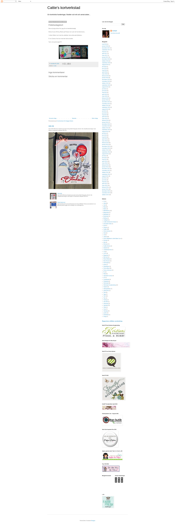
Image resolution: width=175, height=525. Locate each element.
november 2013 (106, 126)
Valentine (105, 305)
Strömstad (105, 283)
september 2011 (106, 174)
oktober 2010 (105, 194)
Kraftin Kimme (106, 246)
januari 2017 (105, 57)
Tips (104, 298)
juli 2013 (104, 133)
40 (104, 201)
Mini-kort (105, 257)
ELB (104, 225)
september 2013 (106, 129)
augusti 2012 (105, 153)
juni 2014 (104, 113)
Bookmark (105, 216)
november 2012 (106, 148)
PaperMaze (106, 266)
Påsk (104, 273)
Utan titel (105, 301)
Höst (104, 233)
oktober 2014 (105, 105)
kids (104, 242)
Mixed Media (106, 259)
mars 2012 (104, 163)
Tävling (105, 299)
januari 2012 (105, 166)
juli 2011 (104, 178)
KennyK (105, 240)
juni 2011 (104, 179)
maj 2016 (104, 70)
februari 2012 (105, 165)
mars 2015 (104, 96)
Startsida (74, 118)
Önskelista (106, 314)
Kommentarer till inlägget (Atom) (65, 121)
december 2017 (106, 48)
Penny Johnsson (107, 270)
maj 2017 (104, 51)
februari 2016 (105, 75)
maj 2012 (104, 159)
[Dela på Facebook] (68, 64)
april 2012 (104, 161)
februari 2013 (105, 142)
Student (105, 286)
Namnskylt (106, 262)
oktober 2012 (105, 150)
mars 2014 (104, 118)
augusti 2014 (105, 109)
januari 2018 (105, 46)
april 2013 (104, 139)
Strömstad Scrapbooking (109, 285)
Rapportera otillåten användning (112, 321)
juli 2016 (104, 66)
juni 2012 (104, 157)
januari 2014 (105, 122)
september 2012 (106, 152)
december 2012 (106, 146)
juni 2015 (104, 90)
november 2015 (106, 81)
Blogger (93, 520)
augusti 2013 (105, 131)
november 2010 (106, 192)
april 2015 (104, 94)
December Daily (107, 223)
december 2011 (106, 168)
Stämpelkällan (107, 288)
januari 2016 (105, 77)
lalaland (105, 247)
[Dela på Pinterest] (70, 64)
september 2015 (106, 85)
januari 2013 (105, 144)
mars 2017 (104, 55)
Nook (104, 264)
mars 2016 (104, 74)
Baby (104, 207)
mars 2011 (104, 185)
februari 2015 (105, 98)
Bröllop (105, 218)
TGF (104, 296)
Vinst (104, 309)
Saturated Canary (107, 275)
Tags (104, 294)
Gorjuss (105, 227)
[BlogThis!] (65, 64)
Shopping (105, 281)
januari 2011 (105, 189)
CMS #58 (51, 126)
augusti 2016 (105, 64)
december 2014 (106, 101)
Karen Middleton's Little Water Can (112, 238)
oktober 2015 (105, 83)
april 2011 (104, 183)
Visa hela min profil (115, 33)
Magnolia (105, 255)
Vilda (104, 307)
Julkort (105, 236)
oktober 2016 (105, 61)
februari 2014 (105, 120)
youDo (105, 313)
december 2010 (106, 191)
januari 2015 (105, 100)
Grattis (54, 65)
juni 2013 (104, 135)
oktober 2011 (105, 172)
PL (104, 272)
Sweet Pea (106, 290)
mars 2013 (104, 141)
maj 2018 (104, 44)
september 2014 (106, 107)
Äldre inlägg (95, 118)
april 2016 (104, 72)
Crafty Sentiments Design (109, 222)
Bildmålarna (106, 210)
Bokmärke (105, 214)
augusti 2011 (105, 176)
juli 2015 (104, 88)
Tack (104, 292)
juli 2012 (104, 155)
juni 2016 (104, 68)
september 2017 (106, 49)
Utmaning (105, 303)
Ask (104, 205)
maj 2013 (104, 137)
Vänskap (105, 311)
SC (104, 277)
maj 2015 (104, 92)
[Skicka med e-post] (63, 64)
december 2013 (106, 124)
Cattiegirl (114, 30)
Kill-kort (105, 244)
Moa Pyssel (106, 260)
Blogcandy (106, 212)
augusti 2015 (105, 87)
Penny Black (106, 268)
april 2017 (104, 53)
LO (104, 251)
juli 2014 (104, 111)
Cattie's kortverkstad (63, 8)
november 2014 (106, 103)
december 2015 (106, 79)
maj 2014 (104, 114)
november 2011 (106, 170)
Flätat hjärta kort (61, 202)
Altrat (104, 203)
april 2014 (104, 116)
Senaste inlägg (52, 118)
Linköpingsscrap (107, 249)
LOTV (104, 253)
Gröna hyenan (107, 231)
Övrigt (104, 316)
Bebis (104, 208)
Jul (104, 234)
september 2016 (106, 62)
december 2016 (106, 59)
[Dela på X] (66, 64)
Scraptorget (106, 279)
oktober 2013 (105, 127)
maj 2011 (104, 181)
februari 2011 (105, 187)
